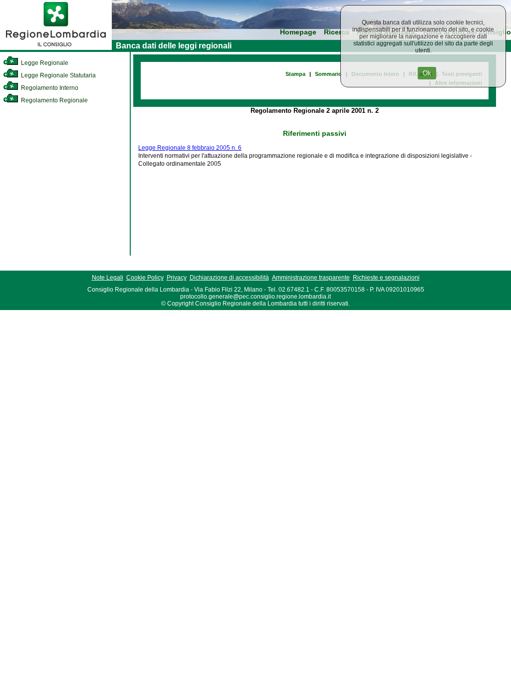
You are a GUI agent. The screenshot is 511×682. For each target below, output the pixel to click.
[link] (56, 47)
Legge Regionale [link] (43, 62)
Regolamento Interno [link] (48, 87)
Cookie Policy (145, 277)
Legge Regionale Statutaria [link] (57, 75)
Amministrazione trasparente (311, 277)
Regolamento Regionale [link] (53, 100)
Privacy (177, 277)
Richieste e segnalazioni (386, 277)
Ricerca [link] (336, 32)
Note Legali (107, 277)
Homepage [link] (298, 32)
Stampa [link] (295, 74)
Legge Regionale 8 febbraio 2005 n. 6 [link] (190, 147)
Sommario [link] (328, 74)
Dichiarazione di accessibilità (229, 277)
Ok (427, 73)
